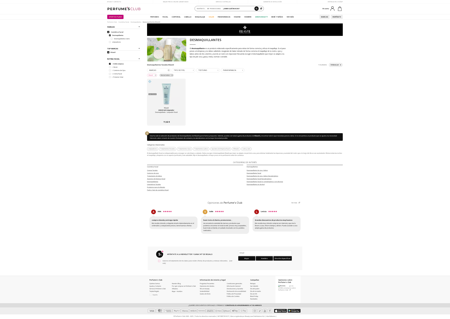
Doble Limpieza (118, 64)
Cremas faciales (152, 170)
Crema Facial (117, 74)
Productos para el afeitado (156, 187)
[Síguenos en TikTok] (260, 311)
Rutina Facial (113, 59)
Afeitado (236, 149)
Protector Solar (117, 77)
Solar (211, 17)
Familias (111, 27)
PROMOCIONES (215, 9)
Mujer (246, 258)
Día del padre (254, 289)
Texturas (202, 70)
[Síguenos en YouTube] (265, 311)
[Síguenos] (270, 311)
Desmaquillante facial (254, 173)
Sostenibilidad (204, 291)
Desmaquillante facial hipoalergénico (259, 179)
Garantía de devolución (272, 2)
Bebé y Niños (277, 17)
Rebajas (252, 284)
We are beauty (204, 289)
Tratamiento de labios (154, 176)
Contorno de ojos (153, 173)
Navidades (253, 299)
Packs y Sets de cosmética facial (158, 190)
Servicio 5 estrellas (223, 2)
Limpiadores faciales (154, 184)
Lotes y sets (246, 149)
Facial (165, 17)
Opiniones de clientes (207, 286)
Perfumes (154, 17)
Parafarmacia (224, 17)
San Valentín (254, 286)
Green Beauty (261, 17)
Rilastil (257, 136)
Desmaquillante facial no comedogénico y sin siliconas (265, 182)
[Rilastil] (245, 29)
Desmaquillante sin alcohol (256, 184)
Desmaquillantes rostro (122, 39)
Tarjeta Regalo (154, 291)
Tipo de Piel (179, 70)
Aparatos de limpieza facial (221, 149)
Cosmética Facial (123, 22)
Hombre (248, 17)
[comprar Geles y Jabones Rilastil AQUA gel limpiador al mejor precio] (166, 96)
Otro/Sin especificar (283, 258)
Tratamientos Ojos (184, 149)
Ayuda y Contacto (114, 2)
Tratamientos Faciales (167, 149)
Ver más (294, 203)
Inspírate (336, 17)
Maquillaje (200, 17)
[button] (158, 294)
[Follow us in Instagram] (255, 311)
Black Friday (254, 296)
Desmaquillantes (136, 22)
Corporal (176, 17)
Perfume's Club (112, 22)
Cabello (187, 17)
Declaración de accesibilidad (236, 291)
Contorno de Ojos (118, 70)
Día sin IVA (253, 294)
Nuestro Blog (176, 284)
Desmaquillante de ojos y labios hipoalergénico (262, 176)
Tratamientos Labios (201, 149)
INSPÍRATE (201, 9)
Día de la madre (255, 291)
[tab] (159, 70)
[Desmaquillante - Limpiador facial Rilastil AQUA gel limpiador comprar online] (166, 117)
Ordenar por (335, 65)
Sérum (115, 67)
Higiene (237, 17)
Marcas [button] (159, 70)
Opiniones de (225, 202)
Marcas (324, 17)
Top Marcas (112, 48)
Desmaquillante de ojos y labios (257, 170)
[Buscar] (256, 8)
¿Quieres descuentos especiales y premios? (225, 305)
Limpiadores (152, 149)
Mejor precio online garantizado (176, 2)
